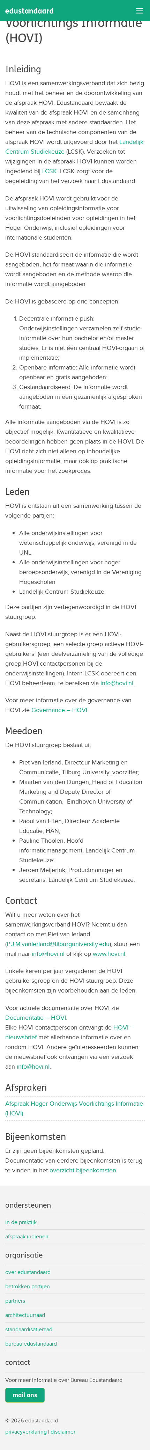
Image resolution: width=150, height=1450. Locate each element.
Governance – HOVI (59, 709)
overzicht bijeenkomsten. (84, 1170)
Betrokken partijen (27, 1286)
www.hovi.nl (109, 953)
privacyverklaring (26, 1432)
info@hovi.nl (116, 683)
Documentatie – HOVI (35, 1017)
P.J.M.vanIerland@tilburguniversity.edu (58, 943)
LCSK (49, 171)
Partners (15, 1301)
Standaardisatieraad (28, 1329)
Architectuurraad (25, 1315)
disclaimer (63, 1432)
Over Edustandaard (28, 1272)
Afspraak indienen (26, 1236)
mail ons (25, 1395)
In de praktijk (21, 1222)
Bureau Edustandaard (31, 1344)
